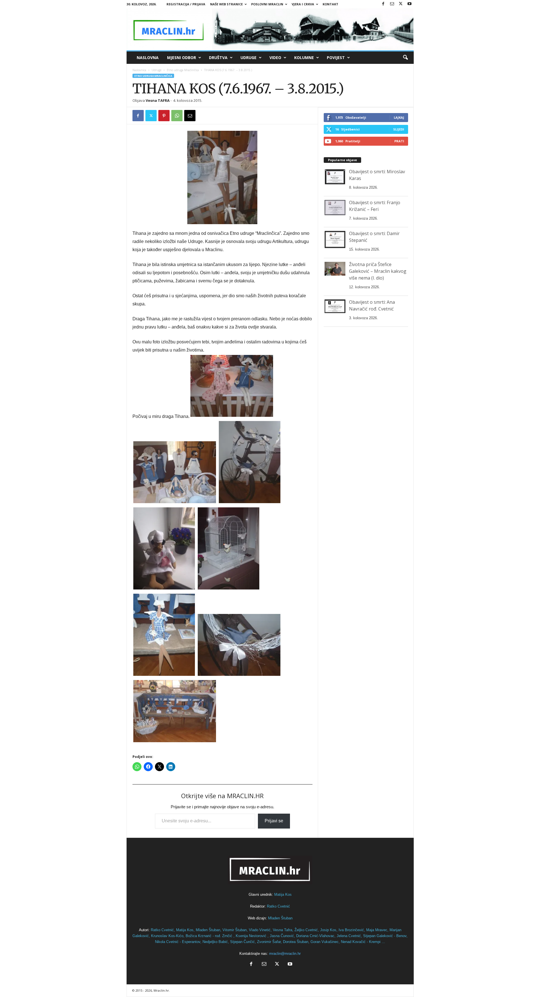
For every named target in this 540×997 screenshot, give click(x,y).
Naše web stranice (226, 4)
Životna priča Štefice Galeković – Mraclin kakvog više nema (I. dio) (377, 271)
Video (275, 57)
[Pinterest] (164, 115)
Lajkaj (399, 117)
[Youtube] (409, 4)
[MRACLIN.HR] (270, 29)
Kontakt (330, 4)
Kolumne (304, 57)
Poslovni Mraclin (267, 4)
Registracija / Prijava (185, 4)
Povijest (336, 57)
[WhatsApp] (177, 115)
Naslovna (148, 57)
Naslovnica (139, 70)
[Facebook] (383, 4)
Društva (218, 57)
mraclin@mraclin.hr (285, 953)
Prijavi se (274, 820)
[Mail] (392, 4)
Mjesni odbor (181, 57)
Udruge (248, 57)
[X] (400, 4)
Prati (399, 141)
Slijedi (398, 129)
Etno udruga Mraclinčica (183, 70)
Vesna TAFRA (158, 100)
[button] (405, 57)
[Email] (189, 115)
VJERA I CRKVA (303, 4)
